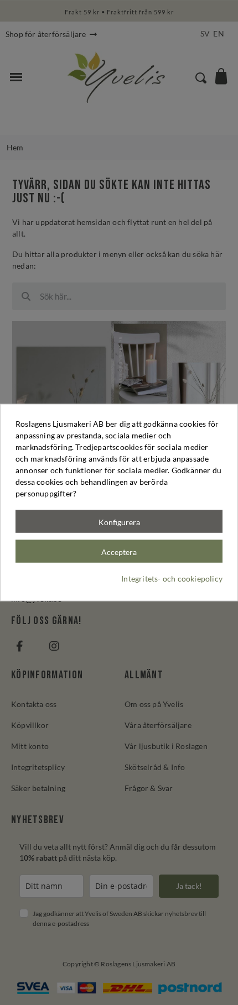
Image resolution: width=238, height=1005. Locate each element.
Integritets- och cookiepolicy (172, 578)
